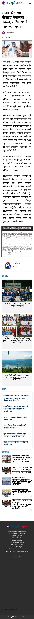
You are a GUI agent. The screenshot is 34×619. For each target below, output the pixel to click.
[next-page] (31, 290)
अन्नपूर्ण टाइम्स (10, 32)
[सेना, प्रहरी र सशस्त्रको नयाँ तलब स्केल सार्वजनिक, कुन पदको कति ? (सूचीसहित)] (6, 470)
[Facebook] (13, 266)
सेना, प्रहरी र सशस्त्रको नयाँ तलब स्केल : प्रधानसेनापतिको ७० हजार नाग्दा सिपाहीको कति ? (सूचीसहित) (22, 504)
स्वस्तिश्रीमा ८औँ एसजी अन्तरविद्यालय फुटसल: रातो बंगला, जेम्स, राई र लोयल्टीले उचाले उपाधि (17, 340)
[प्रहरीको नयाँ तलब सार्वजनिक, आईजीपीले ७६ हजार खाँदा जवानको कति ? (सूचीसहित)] (6, 481)
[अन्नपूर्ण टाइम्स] (4, 32)
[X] (16, 266)
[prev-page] (2, 290)
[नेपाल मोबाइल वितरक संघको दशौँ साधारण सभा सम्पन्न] (6, 493)
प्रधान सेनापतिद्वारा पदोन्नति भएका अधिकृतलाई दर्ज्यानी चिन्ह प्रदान (15, 434)
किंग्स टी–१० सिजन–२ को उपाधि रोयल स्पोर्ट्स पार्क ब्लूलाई (17, 304)
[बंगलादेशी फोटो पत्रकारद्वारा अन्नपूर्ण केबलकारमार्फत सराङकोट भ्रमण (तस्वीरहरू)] (17, 362)
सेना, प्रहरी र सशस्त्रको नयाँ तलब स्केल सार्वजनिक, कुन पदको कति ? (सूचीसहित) (22, 469)
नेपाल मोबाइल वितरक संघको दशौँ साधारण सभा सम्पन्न (14, 426)
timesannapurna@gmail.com (20, 551)
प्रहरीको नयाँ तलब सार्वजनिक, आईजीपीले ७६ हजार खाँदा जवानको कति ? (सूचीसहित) (22, 481)
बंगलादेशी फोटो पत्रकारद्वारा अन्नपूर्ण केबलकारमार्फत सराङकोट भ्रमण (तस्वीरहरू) (17, 377)
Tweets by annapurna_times (10, 610)
